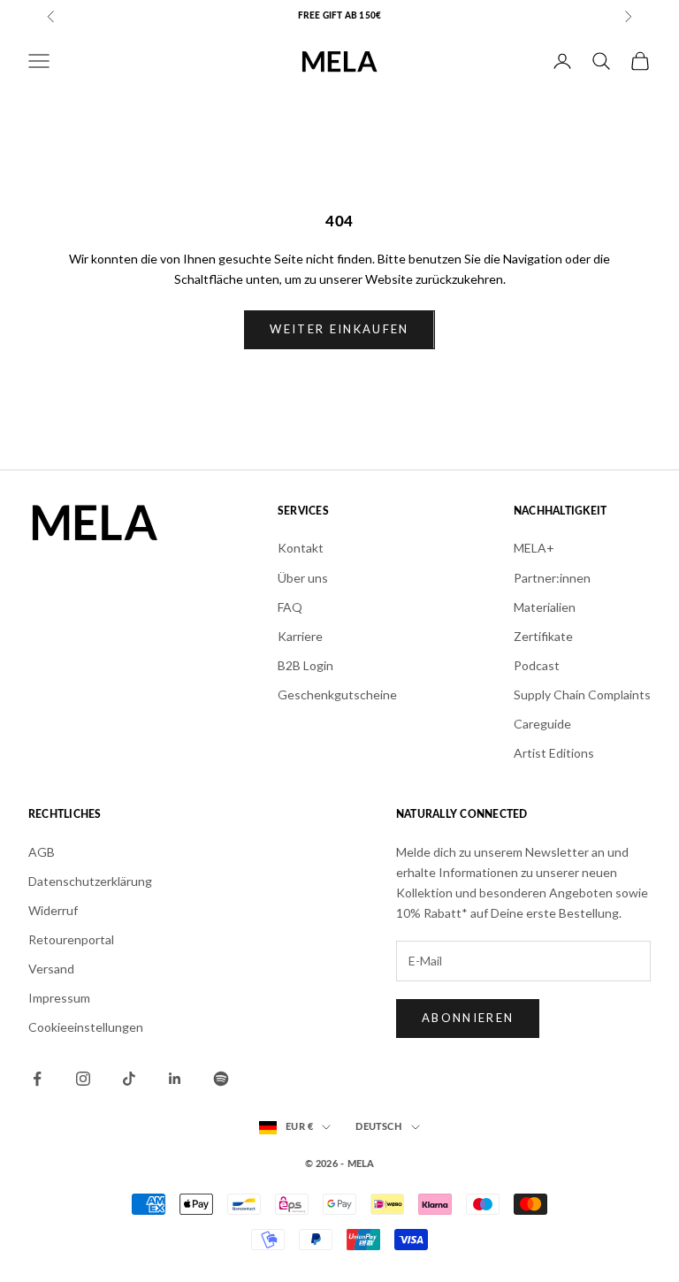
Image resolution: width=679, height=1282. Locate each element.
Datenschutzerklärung (90, 881)
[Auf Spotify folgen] (221, 1078)
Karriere (300, 636)
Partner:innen (552, 577)
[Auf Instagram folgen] (83, 1078)
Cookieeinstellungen (85, 1026)
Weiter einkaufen (339, 329)
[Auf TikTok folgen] (129, 1078)
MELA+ (534, 547)
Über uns (303, 577)
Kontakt (301, 547)
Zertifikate (543, 636)
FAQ (290, 606)
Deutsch (378, 1127)
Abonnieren (468, 1018)
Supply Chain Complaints (582, 694)
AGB (41, 851)
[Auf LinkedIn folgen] (175, 1078)
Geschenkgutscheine (337, 694)
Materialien (545, 606)
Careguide (542, 723)
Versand (51, 968)
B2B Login (305, 665)
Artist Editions (554, 752)
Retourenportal (71, 939)
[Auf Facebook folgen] (37, 1078)
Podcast (537, 665)
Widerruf (53, 910)
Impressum (59, 997)
